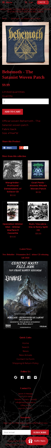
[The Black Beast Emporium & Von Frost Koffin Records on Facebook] (28, 378)
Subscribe (39, 432)
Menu (9, 2)
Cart (30, 2)
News (25, 351)
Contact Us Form (25, 359)
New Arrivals (25, 355)
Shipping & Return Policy (25, 363)
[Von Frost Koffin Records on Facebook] (22, 378)
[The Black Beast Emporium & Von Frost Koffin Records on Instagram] (35, 378)
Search (25, 347)
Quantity (7, 96)
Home (4, 19)
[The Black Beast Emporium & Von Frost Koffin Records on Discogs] (15, 378)
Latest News (25, 249)
